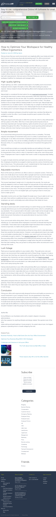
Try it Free (31, 17)
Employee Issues (25, 418)
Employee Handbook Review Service (14, 22)
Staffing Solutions (7, 498)
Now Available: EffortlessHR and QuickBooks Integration (21, 479)
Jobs (22, 425)
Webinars (23, 453)
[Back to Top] (51, 512)
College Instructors (5, 499)
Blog (4, 512)
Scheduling (24, 444)
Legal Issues (24, 432)
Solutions (3, 486)
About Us (3, 508)
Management (24, 435)
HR (22, 423)
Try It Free (38, 3)
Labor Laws (24, 428)
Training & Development (27, 449)
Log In (47, 3)
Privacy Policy (25, 515)
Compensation (25, 409)
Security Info (6, 510)
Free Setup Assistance (8, 488)
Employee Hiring (25, 416)
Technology (24, 446)
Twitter (44, 479)
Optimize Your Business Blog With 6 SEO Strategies (17, 339)
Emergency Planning (26, 414)
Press (22, 439)
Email (22, 4)
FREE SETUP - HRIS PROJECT (17, 25)
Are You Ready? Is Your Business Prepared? (20, 486)
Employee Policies (25, 421)
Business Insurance (19, 28)
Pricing (2, 477)
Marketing (23, 437)
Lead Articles (24, 430)
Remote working (25, 442)
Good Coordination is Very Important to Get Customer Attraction (20, 494)
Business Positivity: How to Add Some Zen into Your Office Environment (23, 335)
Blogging (23, 404)
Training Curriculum (7, 501)
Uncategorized (25, 451)
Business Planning (25, 407)
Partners (3, 481)
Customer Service (25, 411)
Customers (3, 479)
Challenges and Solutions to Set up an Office (15, 342)
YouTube (45, 483)
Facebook (45, 481)
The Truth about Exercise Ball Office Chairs (32, 346)
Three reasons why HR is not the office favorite (33, 357)
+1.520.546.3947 (28, 2)
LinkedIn (45, 477)
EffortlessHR (7, 4)
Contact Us (34, 477)
